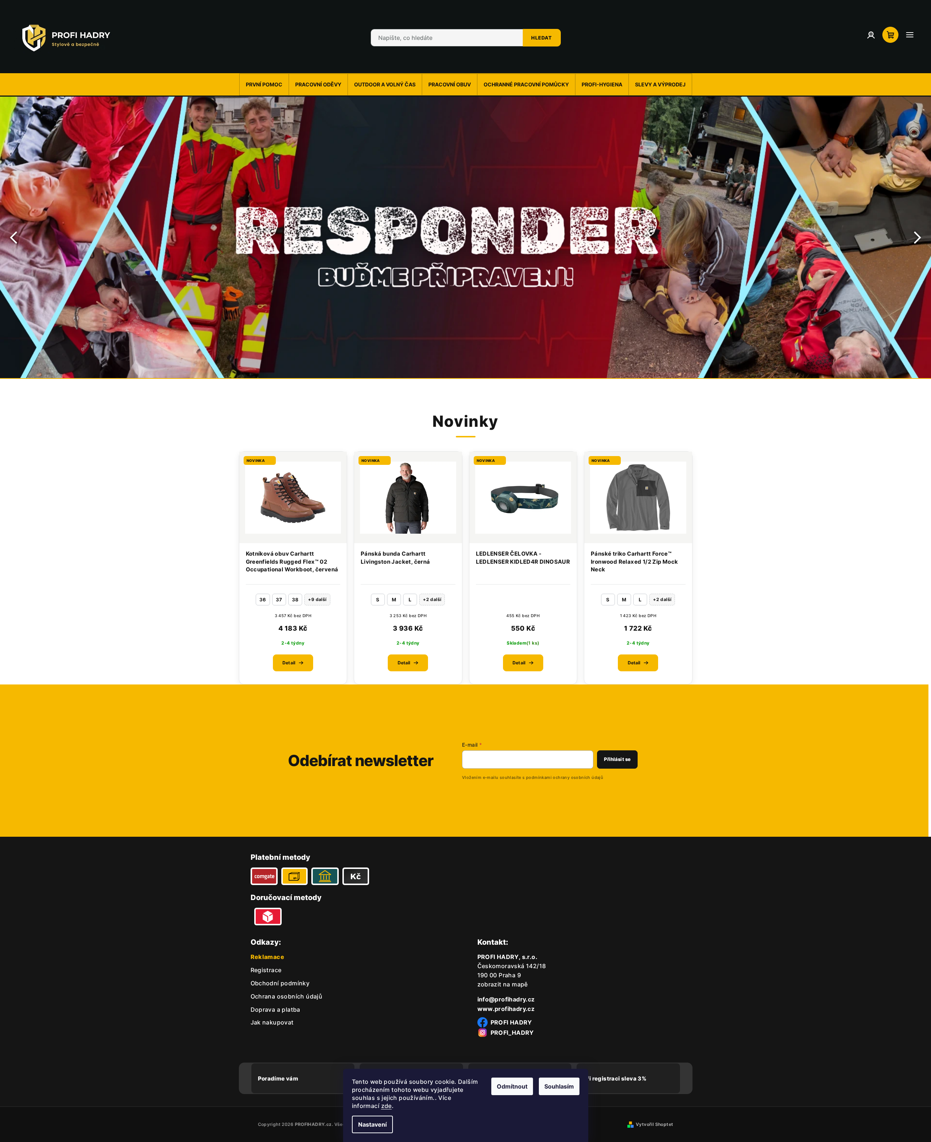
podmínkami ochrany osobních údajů (564, 777)
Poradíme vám (278, 1078)
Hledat (541, 38)
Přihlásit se (617, 759)
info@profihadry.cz (506, 999)
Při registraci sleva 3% (614, 1078)
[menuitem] (264, 84)
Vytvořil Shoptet (654, 1124)
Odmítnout (512, 1086)
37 (279, 599)
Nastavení (372, 1124)
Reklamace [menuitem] (268, 956)
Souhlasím (559, 1086)
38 (295, 599)
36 (262, 599)
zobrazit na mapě (502, 984)
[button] (14, 237)
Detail (288, 662)
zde (386, 1105)
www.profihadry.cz (506, 1008)
